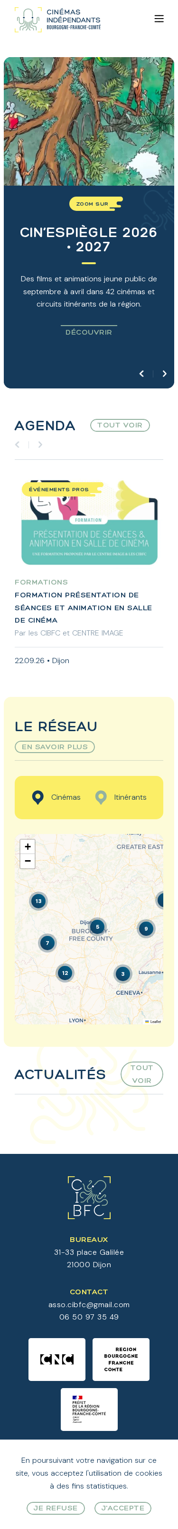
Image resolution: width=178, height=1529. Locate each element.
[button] (97, 926)
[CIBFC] (58, 19)
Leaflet (155, 1021)
